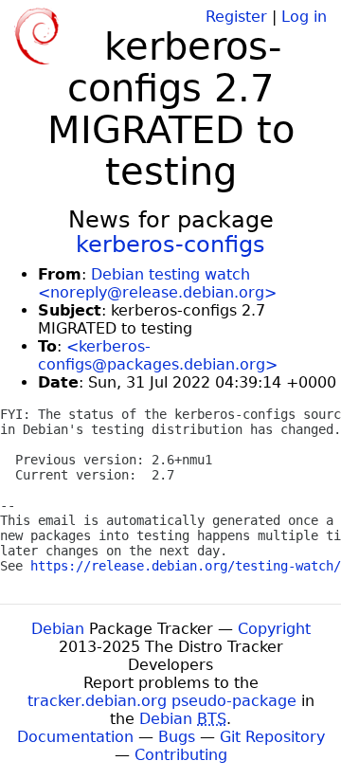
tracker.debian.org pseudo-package (161, 701)
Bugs (176, 737)
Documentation (75, 737)
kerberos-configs (170, 244)
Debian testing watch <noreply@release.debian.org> (157, 283)
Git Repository (272, 737)
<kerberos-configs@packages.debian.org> (158, 355)
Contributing (181, 755)
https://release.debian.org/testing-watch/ (185, 565)
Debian (57, 629)
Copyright (274, 629)
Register (236, 17)
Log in (304, 17)
